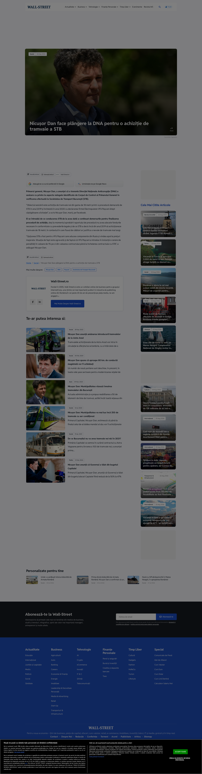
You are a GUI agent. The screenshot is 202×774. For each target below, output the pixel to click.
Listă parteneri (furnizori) (96, 756)
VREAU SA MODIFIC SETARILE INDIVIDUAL (179, 759)
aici (26, 763)
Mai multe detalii (19, 752)
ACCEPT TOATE (180, 752)
